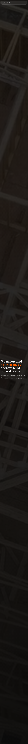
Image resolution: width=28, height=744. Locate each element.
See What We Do (7, 383)
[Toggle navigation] (24, 2)
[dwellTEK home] (6, 2)
